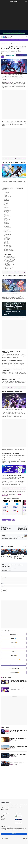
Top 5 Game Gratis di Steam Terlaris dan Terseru (18, 755)
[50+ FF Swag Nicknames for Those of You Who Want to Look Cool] (8, 55)
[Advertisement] (14, 16)
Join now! (14, 833)
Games (5, 43)
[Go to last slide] (23, 546)
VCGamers (6, 838)
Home (2, 43)
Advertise (2, 819)
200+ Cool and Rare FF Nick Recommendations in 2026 (7, 557)
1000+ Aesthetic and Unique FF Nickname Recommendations (17, 763)
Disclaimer (25, 839)
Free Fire (13, 53)
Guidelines (25, 838)
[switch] (26, 37)
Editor (2, 816)
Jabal (4, 53)
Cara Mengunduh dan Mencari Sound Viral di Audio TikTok (18, 731)
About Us (2, 817)
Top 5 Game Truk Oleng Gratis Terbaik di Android (18, 747)
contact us (3, 818)
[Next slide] (25, 546)
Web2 (13, 519)
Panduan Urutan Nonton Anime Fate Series (18, 739)
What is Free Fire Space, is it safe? (15, 387)
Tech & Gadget (12, 732)
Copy (3, 56)
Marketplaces (3, 815)
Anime (11, 740)
